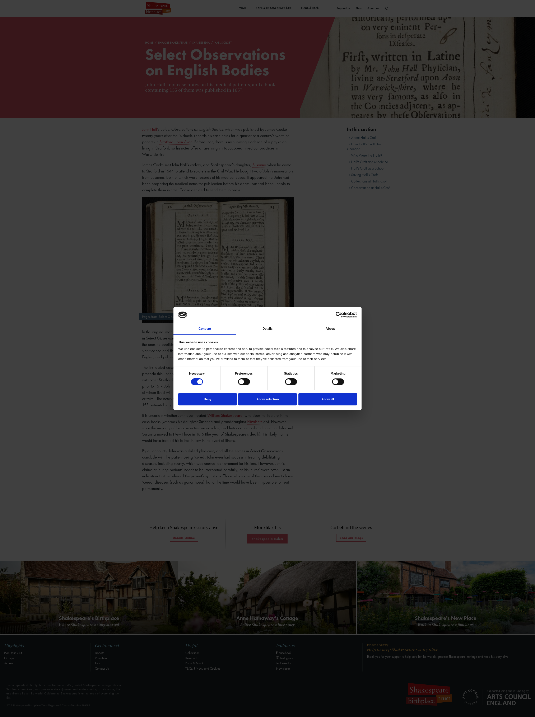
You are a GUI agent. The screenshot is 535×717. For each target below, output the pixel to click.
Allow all (327, 399)
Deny (207, 399)
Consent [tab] (205, 328)
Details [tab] (267, 328)
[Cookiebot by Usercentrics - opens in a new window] (338, 315)
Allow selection (267, 399)
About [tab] (330, 328)
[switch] (244, 382)
